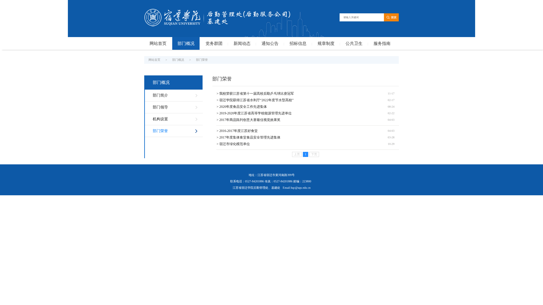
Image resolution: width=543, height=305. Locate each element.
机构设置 (160, 119)
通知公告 (270, 43)
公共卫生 (354, 43)
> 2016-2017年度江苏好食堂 (237, 131)
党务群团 (214, 43)
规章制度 (326, 43)
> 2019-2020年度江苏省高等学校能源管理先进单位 (254, 113)
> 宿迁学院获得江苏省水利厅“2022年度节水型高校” (255, 100)
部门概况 (186, 43)
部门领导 (160, 107)
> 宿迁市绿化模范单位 (233, 144)
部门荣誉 (202, 59)
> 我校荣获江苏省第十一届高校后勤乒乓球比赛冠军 (255, 93)
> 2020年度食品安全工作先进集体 (242, 106)
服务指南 (382, 43)
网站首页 (158, 43)
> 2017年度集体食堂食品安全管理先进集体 (248, 137)
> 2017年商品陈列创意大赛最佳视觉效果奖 (248, 120)
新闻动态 (242, 43)
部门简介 (160, 95)
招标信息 (298, 43)
